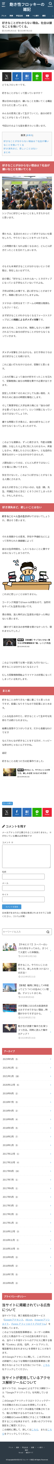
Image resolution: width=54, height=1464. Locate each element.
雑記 (44, 16)
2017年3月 (10, 1205)
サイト (5, 895)
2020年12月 (11, 1085)
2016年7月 (10, 1274)
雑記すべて (29, 1452)
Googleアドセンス (13, 1320)
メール (5, 883)
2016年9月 (10, 1257)
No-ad (21, 1452)
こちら (46, 1365)
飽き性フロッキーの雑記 (27, 7)
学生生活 (19, 16)
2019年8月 (10, 1093)
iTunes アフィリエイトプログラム (28, 1324)
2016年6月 (10, 1283)
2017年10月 (11, 1162)
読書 (27, 16)
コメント (7, 842)
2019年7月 (10, 1102)
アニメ (3, 16)
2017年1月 (10, 1223)
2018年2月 (10, 1136)
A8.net (28, 1320)
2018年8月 (10, 1119)
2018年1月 (10, 1145)
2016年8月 (10, 1266)
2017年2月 (10, 1214)
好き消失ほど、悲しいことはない (21, 148)
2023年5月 (10, 1059)
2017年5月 (10, 1197)
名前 (4, 872)
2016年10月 (11, 1248)
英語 (11, 16)
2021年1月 (10, 1076)
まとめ (7, 152)
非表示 (30, 135)
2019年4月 (10, 1110)
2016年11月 (10, 1240)
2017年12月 (11, 1154)
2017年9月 (10, 1171)
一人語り (36, 16)
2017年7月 (10, 1179)
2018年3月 (10, 1128)
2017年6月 (10, 1188)
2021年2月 (10, 1067)
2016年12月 (11, 1231)
